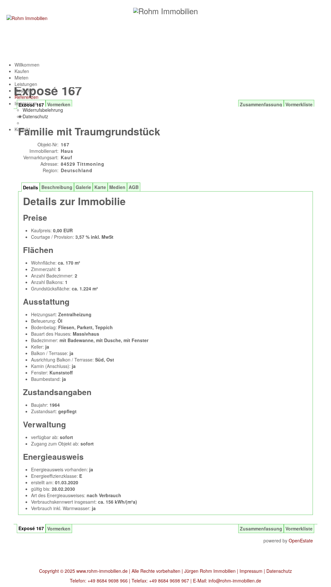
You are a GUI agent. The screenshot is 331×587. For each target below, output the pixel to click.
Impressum (251, 571)
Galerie (83, 187)
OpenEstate (301, 540)
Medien (117, 187)
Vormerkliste (299, 528)
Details (30, 187)
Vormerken (58, 528)
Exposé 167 (31, 528)
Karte (100, 187)
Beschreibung (56, 187)
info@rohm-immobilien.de (234, 580)
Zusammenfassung (261, 528)
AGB (134, 187)
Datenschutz (279, 571)
